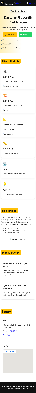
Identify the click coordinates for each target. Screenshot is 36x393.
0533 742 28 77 (11, 331)
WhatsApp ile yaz (9, 335)
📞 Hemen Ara (10, 35)
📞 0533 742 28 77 (20, 3)
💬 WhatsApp (31, 3)
